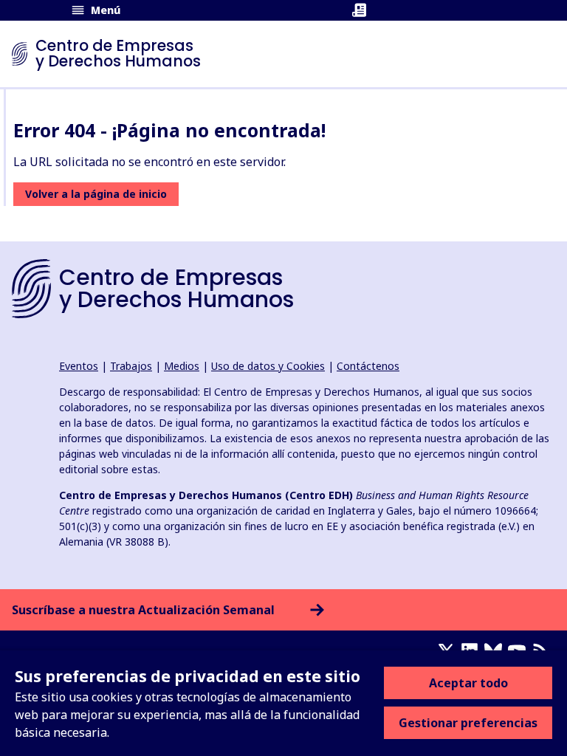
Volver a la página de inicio (96, 194)
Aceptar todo (468, 683)
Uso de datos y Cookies (268, 366)
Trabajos (131, 366)
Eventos (78, 366)
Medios (181, 366)
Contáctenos (368, 366)
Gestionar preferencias (468, 723)
